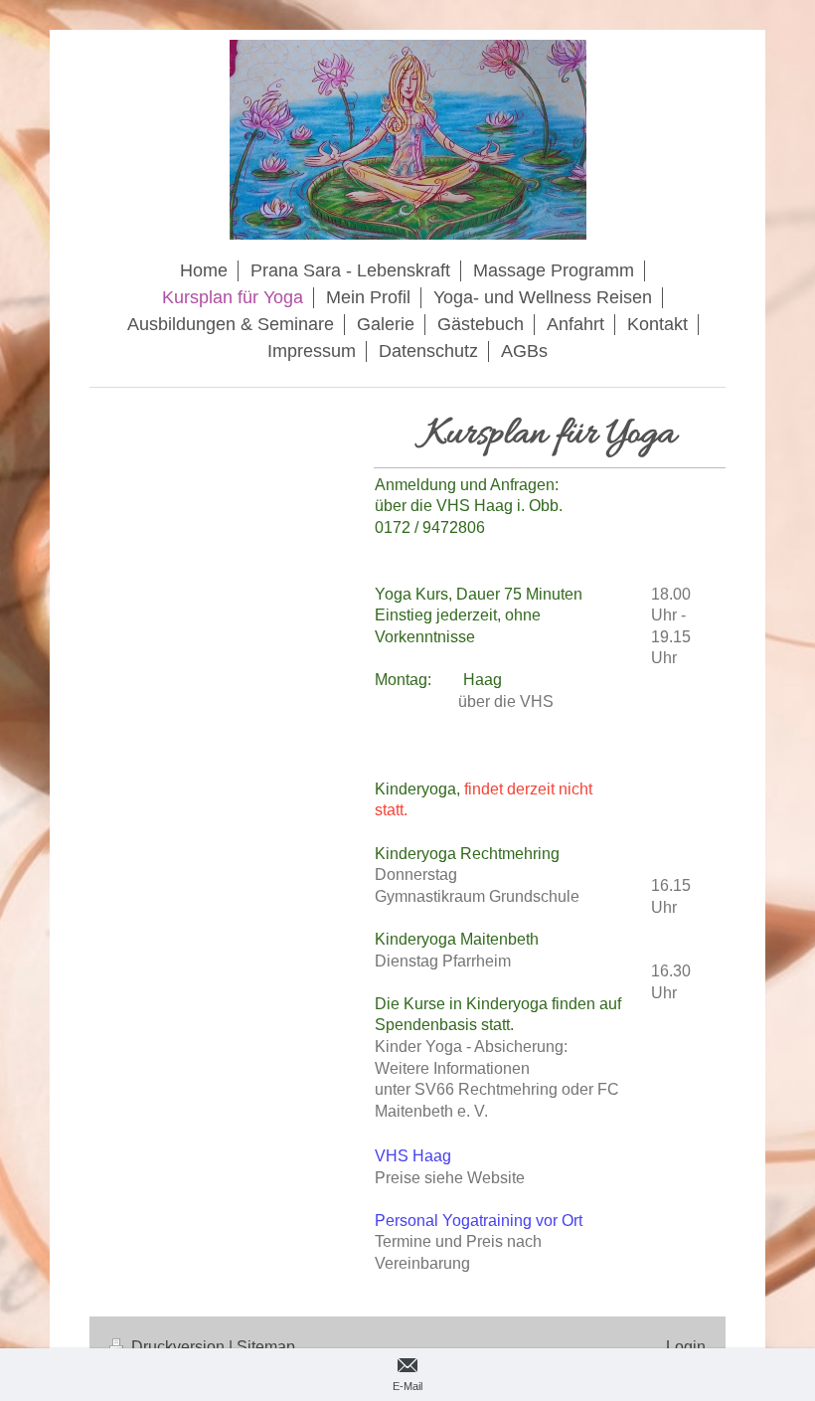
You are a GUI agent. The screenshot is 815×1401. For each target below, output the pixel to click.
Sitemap (266, 1346)
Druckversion (178, 1346)
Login (686, 1346)
